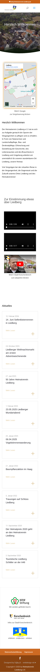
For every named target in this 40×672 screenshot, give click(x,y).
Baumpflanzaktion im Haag (19, 469)
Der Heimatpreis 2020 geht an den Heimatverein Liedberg (19, 532)
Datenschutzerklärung (13, 652)
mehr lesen (10, 330)
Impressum (28, 652)
